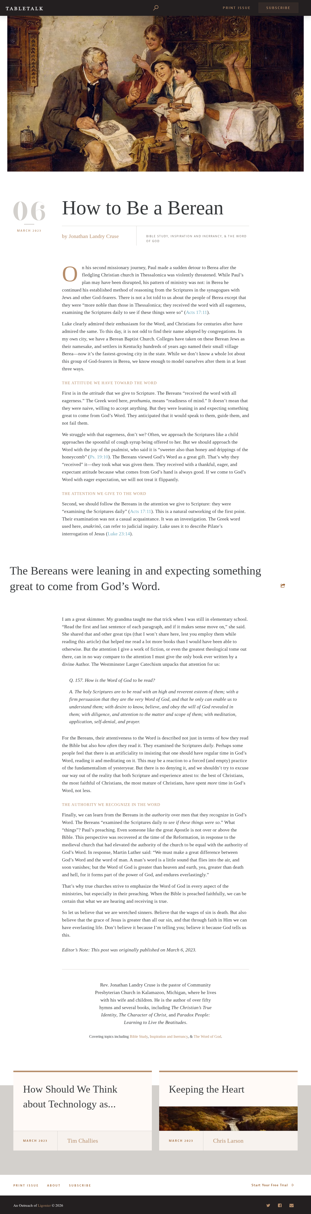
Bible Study (157, 236)
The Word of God (207, 1036)
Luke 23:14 (119, 533)
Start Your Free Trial (269, 1185)
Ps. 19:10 (99, 456)
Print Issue (237, 8)
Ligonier (44, 1205)
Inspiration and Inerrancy (196, 236)
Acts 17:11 (196, 312)
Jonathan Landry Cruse (94, 236)
